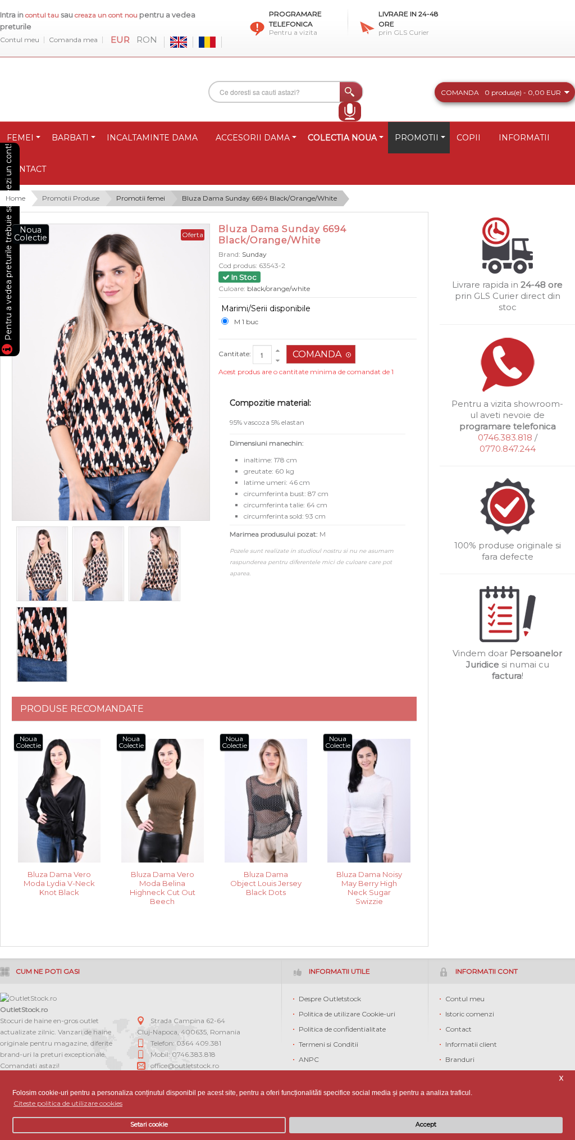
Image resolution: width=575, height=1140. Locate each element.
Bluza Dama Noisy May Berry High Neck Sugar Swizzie (369, 882)
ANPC (309, 1059)
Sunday (254, 254)
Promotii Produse (70, 198)
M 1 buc (246, 321)
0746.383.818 (505, 437)
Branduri (459, 1059)
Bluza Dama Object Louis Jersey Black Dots (266, 882)
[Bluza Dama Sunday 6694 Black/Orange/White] (42, 564)
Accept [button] (426, 1124)
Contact (458, 1029)
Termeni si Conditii (328, 1044)
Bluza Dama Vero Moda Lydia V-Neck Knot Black (59, 882)
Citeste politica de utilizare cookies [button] (67, 1103)
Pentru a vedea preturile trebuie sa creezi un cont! (8, 243)
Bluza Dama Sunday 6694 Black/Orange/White (259, 198)
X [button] (561, 1078)
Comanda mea (73, 40)
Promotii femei (140, 198)
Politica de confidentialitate (342, 1029)
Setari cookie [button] (149, 1124)
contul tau (42, 15)
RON (146, 40)
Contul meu (19, 40)
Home (15, 198)
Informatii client (471, 1044)
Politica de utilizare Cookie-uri (347, 1014)
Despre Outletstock (330, 998)
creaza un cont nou (107, 15)
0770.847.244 (508, 448)
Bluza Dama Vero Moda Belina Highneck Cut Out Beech (162, 882)
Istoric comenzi (469, 1014)
